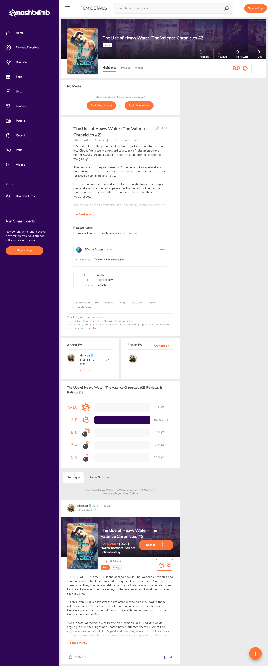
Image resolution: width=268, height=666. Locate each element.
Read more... (85, 214)
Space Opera (137, 302)
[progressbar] (122, 420)
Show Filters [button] (98, 478)
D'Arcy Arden (109, 544)
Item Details (93, 8)
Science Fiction (83, 302)
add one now (129, 233)
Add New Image (101, 105)
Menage (122, 302)
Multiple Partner (84, 307)
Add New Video (139, 105)
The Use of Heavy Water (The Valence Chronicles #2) (128, 533)
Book (105, 567)
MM (97, 302)
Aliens (152, 302)
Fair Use (92, 328)
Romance (108, 302)
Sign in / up (24, 251)
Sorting (72, 478)
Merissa (85, 355)
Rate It (150, 545)
